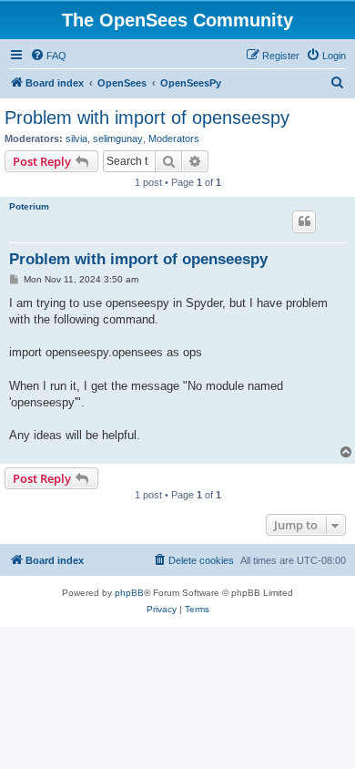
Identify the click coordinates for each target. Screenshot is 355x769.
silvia (76, 138)
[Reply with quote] (304, 221)
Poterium (29, 206)
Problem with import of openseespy (147, 118)
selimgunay (118, 138)
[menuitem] (48, 56)
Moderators (173, 138)
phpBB (129, 593)
